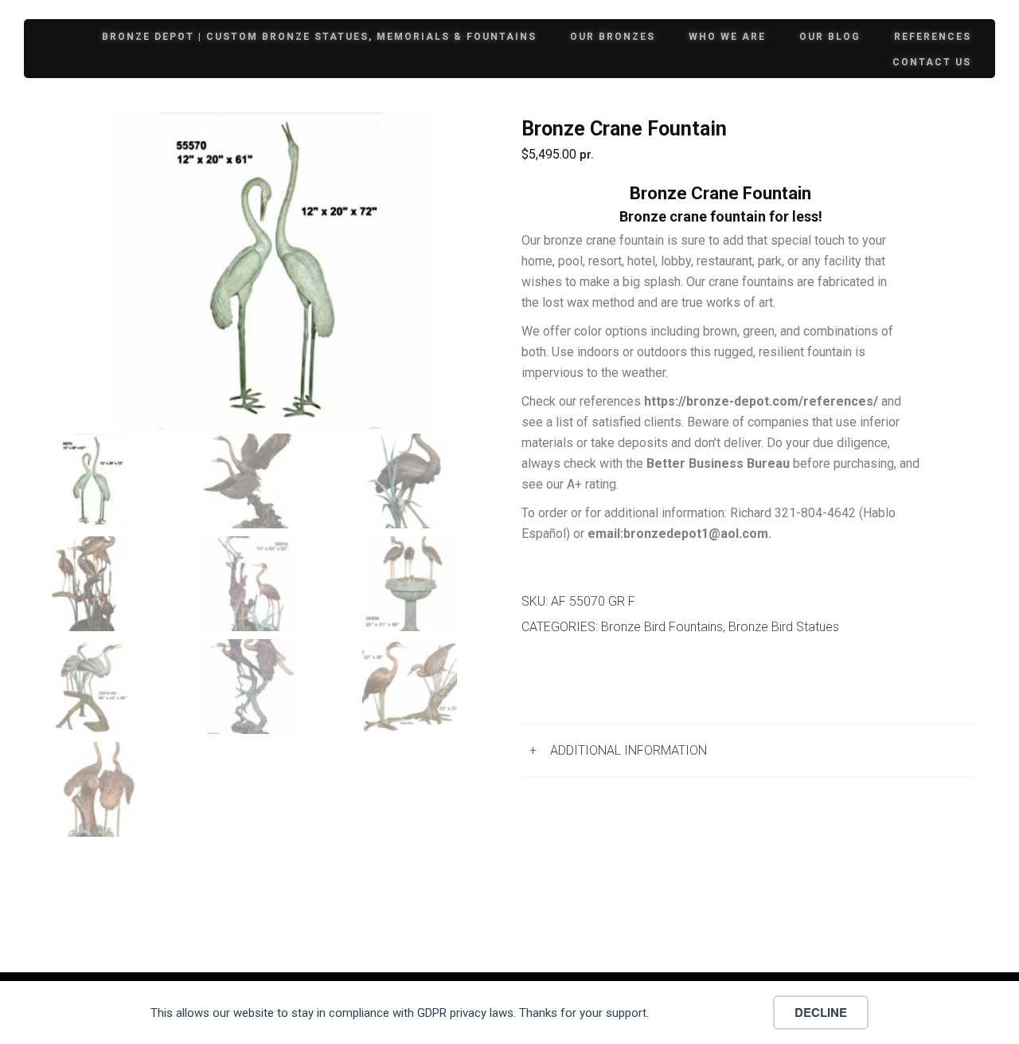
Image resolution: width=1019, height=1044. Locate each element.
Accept (716, 1012)
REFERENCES (932, 36)
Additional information (628, 750)
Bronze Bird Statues (783, 626)
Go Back (562, 682)
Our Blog (830, 36)
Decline (821, 1012)
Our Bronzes (612, 36)
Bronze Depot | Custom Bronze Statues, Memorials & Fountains (319, 36)
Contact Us (931, 62)
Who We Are (727, 36)
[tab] (748, 750)
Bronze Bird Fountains (662, 626)
